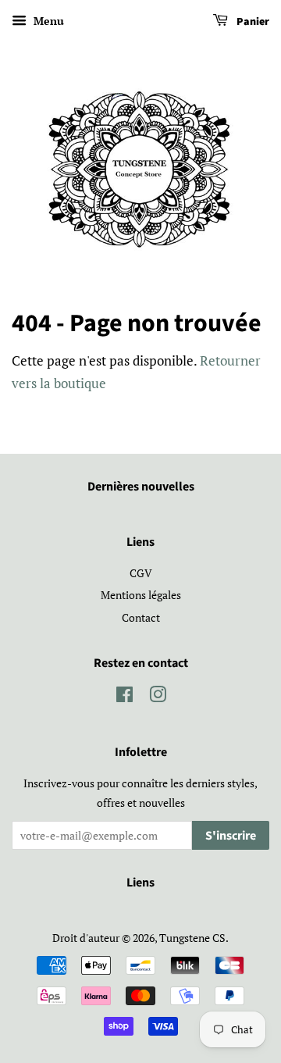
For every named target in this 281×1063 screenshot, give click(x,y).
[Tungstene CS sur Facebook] (124, 697)
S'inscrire (230, 835)
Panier (251, 22)
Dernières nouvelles (140, 486)
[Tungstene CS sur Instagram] (157, 697)
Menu (47, 20)
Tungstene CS (192, 937)
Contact (141, 617)
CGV (141, 572)
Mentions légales (141, 594)
